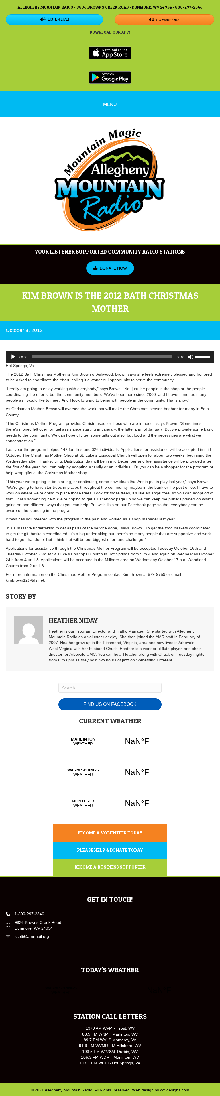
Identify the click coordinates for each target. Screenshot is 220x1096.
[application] (110, 357)
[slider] (203, 356)
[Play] (13, 357)
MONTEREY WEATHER (110, 803)
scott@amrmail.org (32, 936)
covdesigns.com (174, 1090)
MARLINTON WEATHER (110, 741)
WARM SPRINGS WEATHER (110, 772)
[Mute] (191, 357)
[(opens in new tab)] (110, 52)
